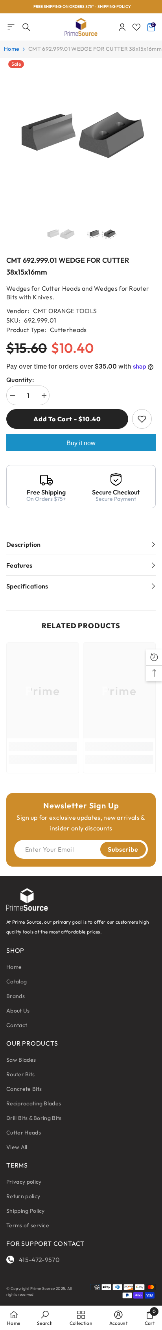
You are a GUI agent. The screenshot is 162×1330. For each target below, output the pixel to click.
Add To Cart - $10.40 (67, 419)
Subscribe (123, 849)
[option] (81, 6)
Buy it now (81, 443)
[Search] (26, 27)
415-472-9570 (39, 1260)
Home (11, 48)
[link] (43, 746)
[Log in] (122, 27)
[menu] (11, 26)
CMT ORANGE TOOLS (65, 311)
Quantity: (20, 380)
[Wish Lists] (136, 27)
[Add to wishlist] (142, 419)
